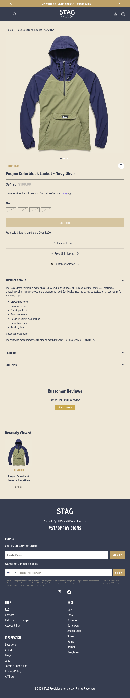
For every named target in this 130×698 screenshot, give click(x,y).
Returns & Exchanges (17, 620)
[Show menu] (6, 14)
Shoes (70, 636)
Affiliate (9, 676)
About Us (10, 650)
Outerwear (73, 625)
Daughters (73, 652)
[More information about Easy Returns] (75, 243)
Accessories (74, 630)
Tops (70, 615)
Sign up (119, 572)
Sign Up (117, 554)
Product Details (16, 280)
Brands (71, 646)
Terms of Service (38, 585)
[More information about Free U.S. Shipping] (77, 253)
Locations (10, 644)
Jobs (7, 660)
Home (10, 29)
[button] (119, 3)
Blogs (8, 655)
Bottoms (72, 620)
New (69, 609)
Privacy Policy (13, 671)
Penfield (12, 166)
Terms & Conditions (16, 666)
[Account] (115, 14)
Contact (9, 615)
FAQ (7, 609)
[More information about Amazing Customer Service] (77, 263)
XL (46, 210)
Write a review (65, 407)
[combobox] (11, 572)
